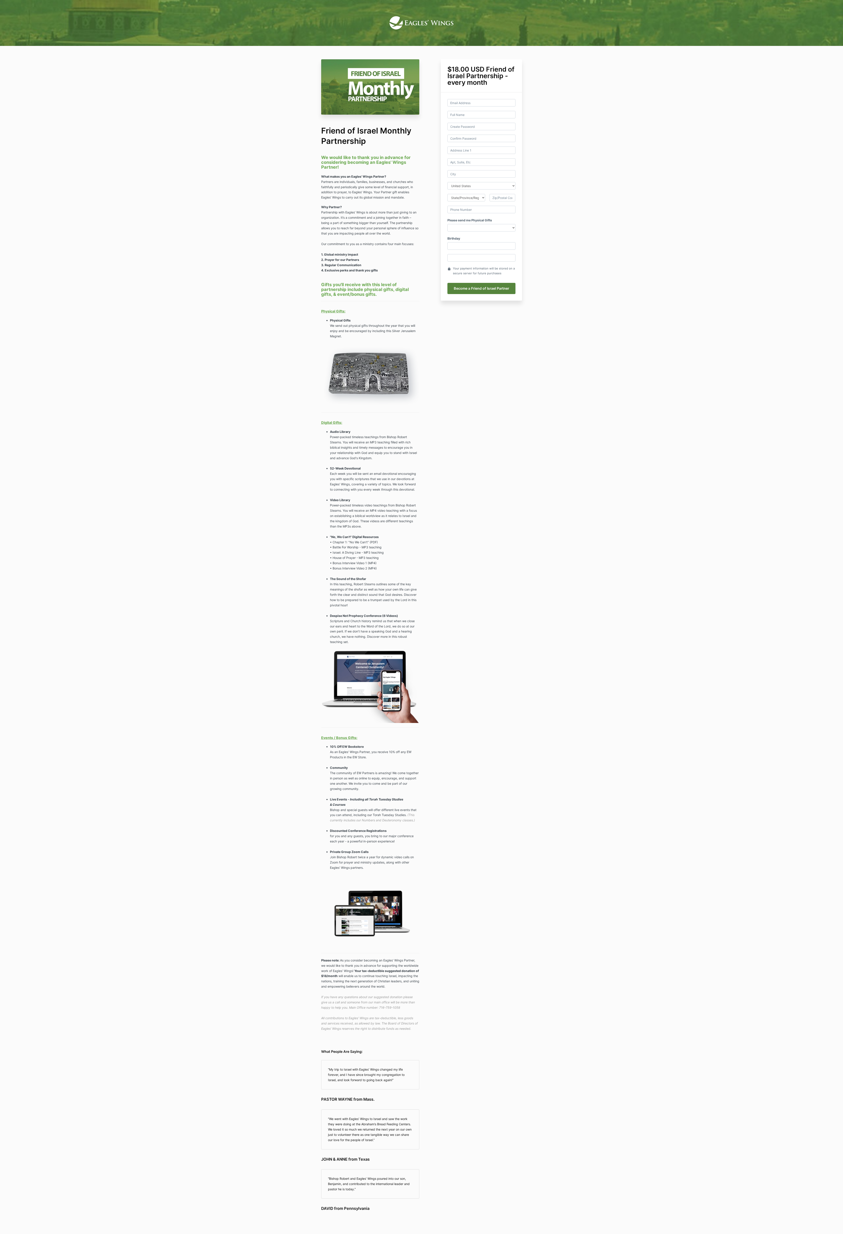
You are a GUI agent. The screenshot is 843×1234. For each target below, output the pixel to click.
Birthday (453, 238)
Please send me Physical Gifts (469, 220)
